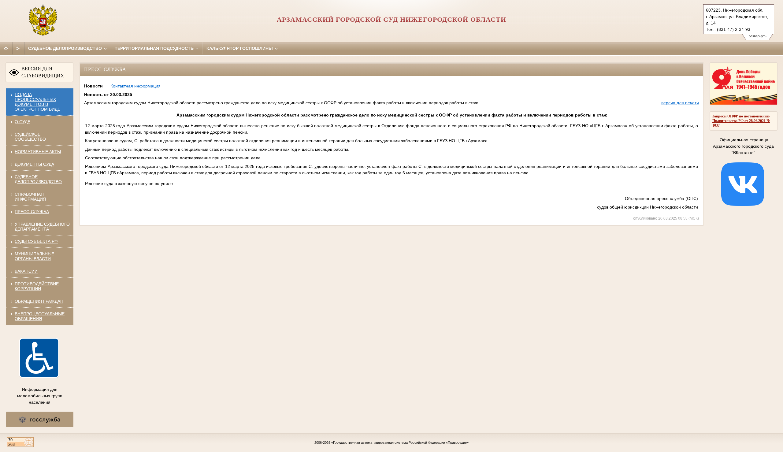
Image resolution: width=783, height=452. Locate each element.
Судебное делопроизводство (65, 48)
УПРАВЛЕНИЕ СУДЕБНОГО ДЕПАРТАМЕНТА (42, 227)
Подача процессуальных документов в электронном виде (37, 102)
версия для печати (680, 102)
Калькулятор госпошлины (240, 48)
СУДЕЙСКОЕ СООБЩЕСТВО (30, 137)
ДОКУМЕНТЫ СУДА (34, 164)
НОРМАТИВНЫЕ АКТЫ (38, 151)
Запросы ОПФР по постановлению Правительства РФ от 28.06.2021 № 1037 (741, 121)
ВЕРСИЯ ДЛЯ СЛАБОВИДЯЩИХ (42, 72)
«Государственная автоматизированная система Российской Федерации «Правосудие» (400, 442)
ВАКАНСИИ (26, 271)
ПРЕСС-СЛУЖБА (32, 211)
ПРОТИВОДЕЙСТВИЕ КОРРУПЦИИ (37, 286)
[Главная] (6, 48)
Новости (93, 85)
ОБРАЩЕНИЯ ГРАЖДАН (39, 301)
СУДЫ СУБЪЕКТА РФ (36, 241)
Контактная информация (135, 85)
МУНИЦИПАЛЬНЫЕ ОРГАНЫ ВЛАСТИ (34, 256)
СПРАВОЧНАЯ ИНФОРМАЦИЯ (30, 197)
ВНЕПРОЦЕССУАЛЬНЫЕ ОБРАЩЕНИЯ (40, 316)
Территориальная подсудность (155, 48)
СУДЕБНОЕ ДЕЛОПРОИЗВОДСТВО (38, 179)
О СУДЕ (22, 121)
